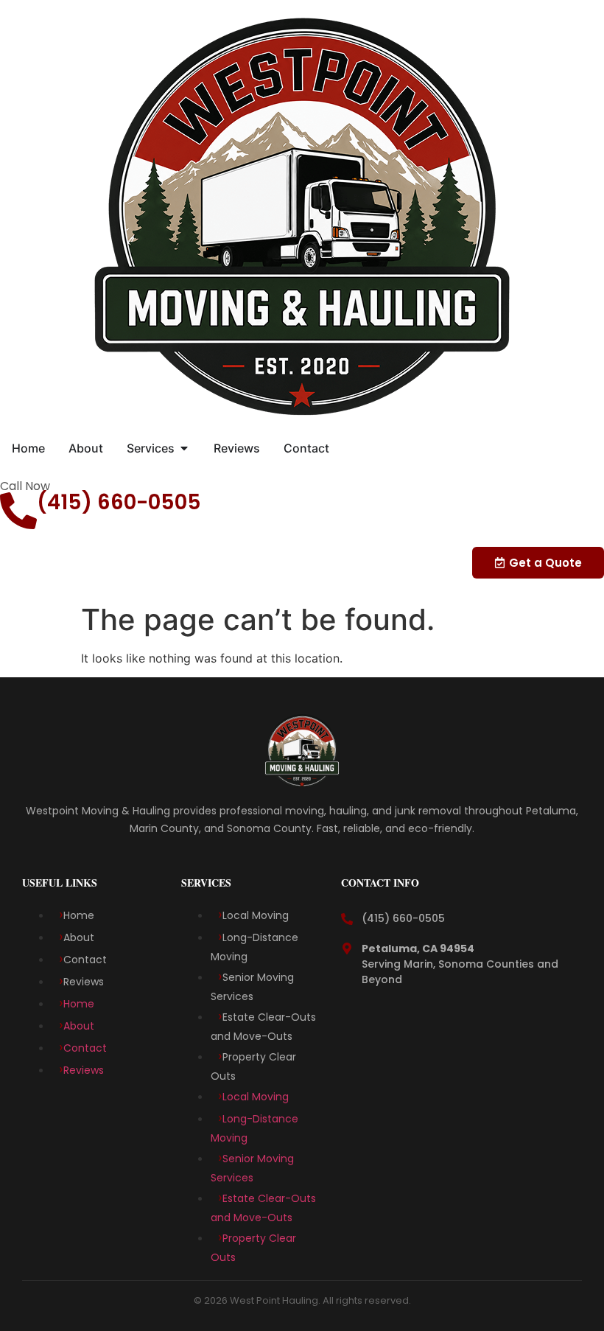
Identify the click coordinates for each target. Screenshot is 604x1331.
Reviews (83, 981)
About (78, 937)
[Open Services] (184, 448)
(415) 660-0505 (119, 502)
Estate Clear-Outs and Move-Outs (263, 1027)
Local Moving (257, 915)
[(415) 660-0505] (18, 510)
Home (78, 915)
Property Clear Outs (253, 1066)
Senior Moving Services (252, 987)
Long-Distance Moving (254, 947)
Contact (85, 959)
